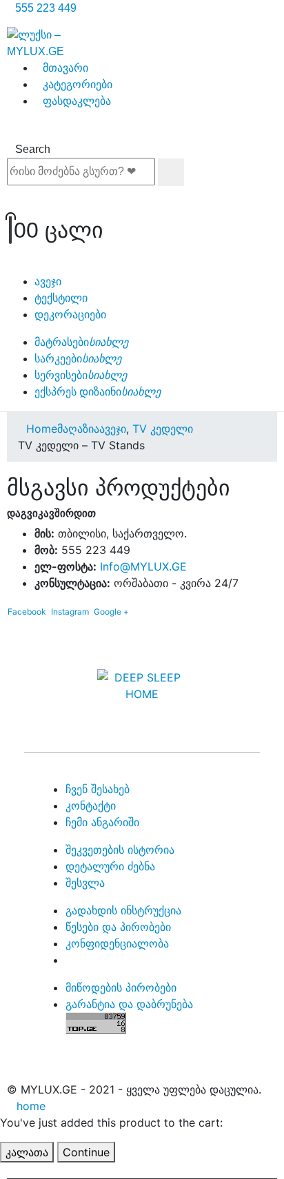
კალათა (27, 1152)
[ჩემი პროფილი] (142, 200)
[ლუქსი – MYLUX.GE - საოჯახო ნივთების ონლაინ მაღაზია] (35, 42)
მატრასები (81, 342)
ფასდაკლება (77, 101)
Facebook (27, 611)
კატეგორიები (77, 84)
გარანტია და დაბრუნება (129, 1004)
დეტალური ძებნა (110, 866)
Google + (111, 611)
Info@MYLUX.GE (143, 566)
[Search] (171, 172)
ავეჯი (47, 281)
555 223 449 (46, 8)
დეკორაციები (70, 314)
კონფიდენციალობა (117, 943)
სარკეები (77, 359)
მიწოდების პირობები (120, 987)
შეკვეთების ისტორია (119, 850)
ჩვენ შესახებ (97, 789)
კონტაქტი (90, 805)
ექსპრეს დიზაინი (97, 392)
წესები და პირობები (118, 927)
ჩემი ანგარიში (102, 822)
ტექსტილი (61, 298)
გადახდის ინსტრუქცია (123, 910)
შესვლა (85, 883)
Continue (86, 1152)
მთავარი (65, 68)
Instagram (70, 611)
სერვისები (80, 375)
